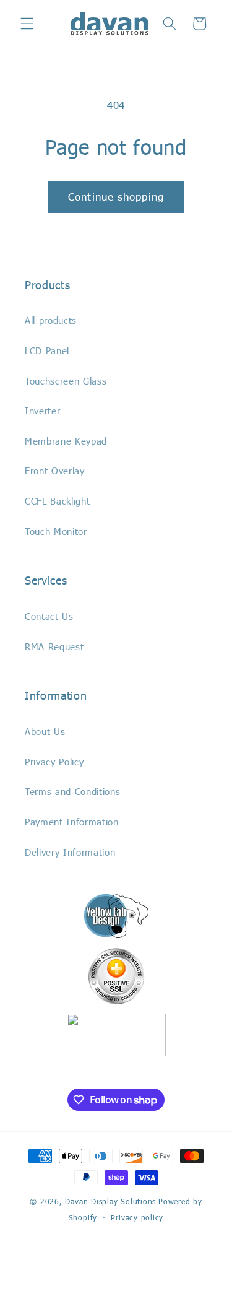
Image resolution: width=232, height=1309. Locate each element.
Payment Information (72, 821)
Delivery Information (70, 852)
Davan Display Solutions (110, 1201)
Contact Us (49, 616)
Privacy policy (137, 1217)
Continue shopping (116, 196)
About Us (45, 731)
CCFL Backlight (57, 501)
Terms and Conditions (72, 791)
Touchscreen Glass (65, 380)
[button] (27, 23)
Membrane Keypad (66, 440)
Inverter (42, 410)
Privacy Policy (54, 761)
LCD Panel (47, 350)
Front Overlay (55, 470)
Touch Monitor (56, 531)
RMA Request (54, 646)
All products (51, 320)
